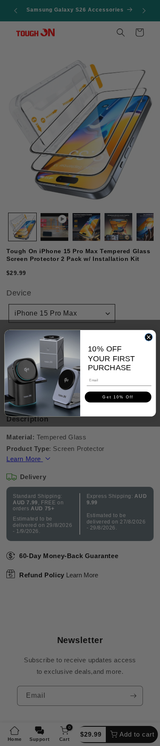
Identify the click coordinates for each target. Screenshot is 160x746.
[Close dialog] (148, 337)
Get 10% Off (117, 397)
